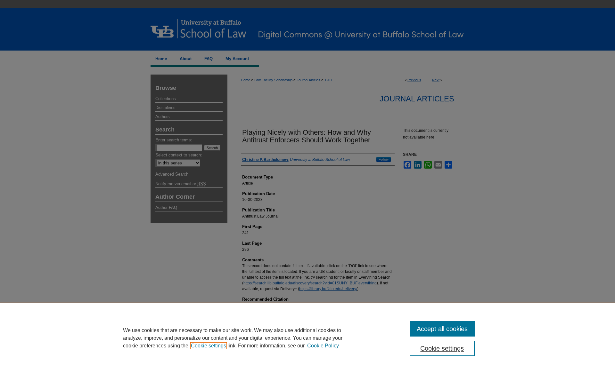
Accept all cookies (442, 328)
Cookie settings (208, 345)
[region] (307, 338)
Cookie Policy (323, 345)
